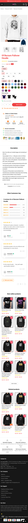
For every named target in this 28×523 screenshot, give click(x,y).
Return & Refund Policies (6, 493)
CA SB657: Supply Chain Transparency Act (10, 482)
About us (3, 474)
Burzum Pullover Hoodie (20, 373)
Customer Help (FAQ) (5, 497)
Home (2, 9)
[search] (24, 4)
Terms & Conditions (5, 476)
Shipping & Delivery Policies (7, 489)
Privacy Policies (4, 478)
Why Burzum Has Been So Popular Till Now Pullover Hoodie (7, 375)
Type (3, 66)
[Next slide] (25, 28)
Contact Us (3, 495)
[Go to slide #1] (6, 49)
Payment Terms (4, 491)
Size (3, 71)
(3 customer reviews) (12, 61)
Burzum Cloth (8, 9)
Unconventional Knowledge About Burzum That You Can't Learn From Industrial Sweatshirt (7, 331)
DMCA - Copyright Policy (6, 480)
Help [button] (25, 521)
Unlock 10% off (3, 516)
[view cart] (26, 4)
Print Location (5, 93)
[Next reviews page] (25, 284)
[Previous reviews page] (18, 284)
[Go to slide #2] (14, 49)
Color (3, 78)
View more (14, 383)
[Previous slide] (2, 28)
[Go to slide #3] (21, 49)
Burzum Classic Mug (6, 310)
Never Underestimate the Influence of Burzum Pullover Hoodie (7, 407)
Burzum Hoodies (18, 9)
